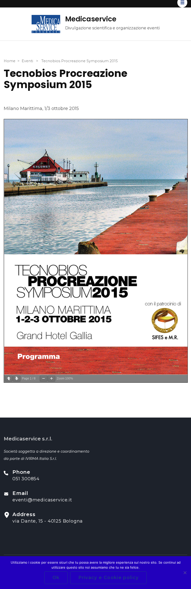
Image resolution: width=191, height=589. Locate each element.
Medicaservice (90, 19)
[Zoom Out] (43, 378)
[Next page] (16, 378)
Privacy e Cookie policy (108, 577)
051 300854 (26, 479)
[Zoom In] (51, 378)
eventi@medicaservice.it (42, 500)
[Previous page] (8, 378)
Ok (56, 577)
